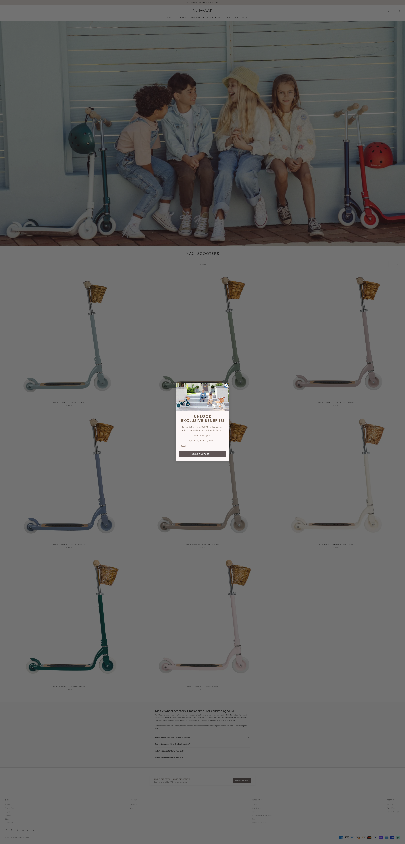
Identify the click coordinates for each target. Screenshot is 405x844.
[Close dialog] (226, 386)
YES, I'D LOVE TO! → (202, 454)
